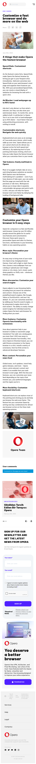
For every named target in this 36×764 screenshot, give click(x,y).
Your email (8, 570)
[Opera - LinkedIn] (15, 750)
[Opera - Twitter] (9, 750)
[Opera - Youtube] (12, 750)
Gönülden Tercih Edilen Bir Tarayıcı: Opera (15, 507)
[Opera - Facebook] (5, 750)
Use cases (7, 11)
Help (6, 712)
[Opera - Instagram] (18, 750)
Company (8, 727)
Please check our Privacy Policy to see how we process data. (23, 612)
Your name (8, 558)
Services (8, 705)
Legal (7, 719)
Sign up (18, 604)
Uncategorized (10, 501)
